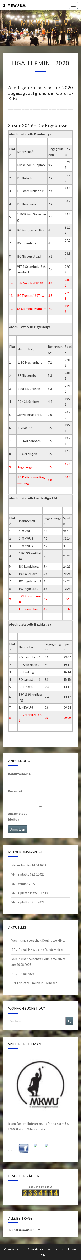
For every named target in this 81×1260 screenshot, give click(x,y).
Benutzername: (19, 774)
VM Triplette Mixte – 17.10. (30, 893)
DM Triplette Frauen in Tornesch (34, 983)
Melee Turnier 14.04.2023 (28, 865)
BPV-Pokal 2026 (22, 974)
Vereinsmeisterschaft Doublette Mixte (38, 940)
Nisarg (40, 1254)
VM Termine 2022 (23, 884)
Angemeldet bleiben (17, 816)
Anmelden (17, 829)
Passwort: (15, 791)
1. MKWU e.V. (14, 5)
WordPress (56, 1249)
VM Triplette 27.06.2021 (27, 902)
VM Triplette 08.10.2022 (27, 874)
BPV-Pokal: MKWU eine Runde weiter (37, 949)
